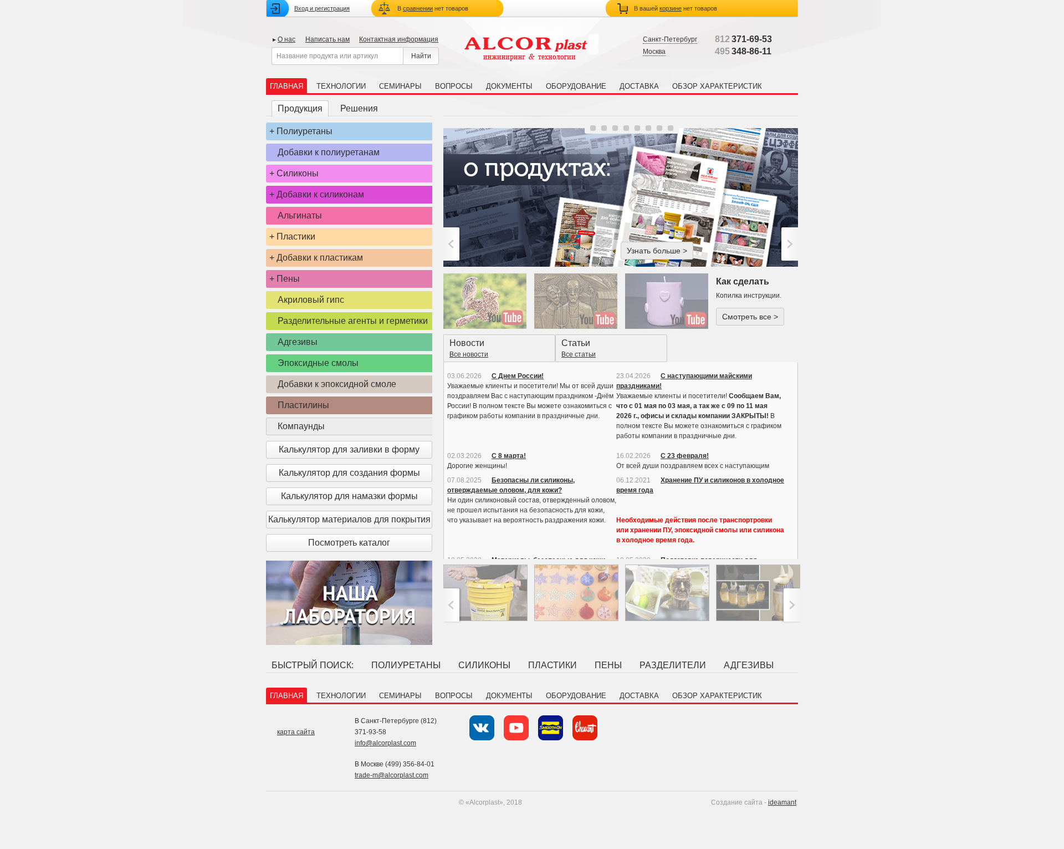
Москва (654, 51)
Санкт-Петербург (670, 39)
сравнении (418, 8)
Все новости (468, 354)
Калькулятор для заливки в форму (349, 449)
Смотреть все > (750, 316)
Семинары (400, 86)
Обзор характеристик (717, 86)
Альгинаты (300, 215)
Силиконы (298, 173)
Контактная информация (398, 39)
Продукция (300, 108)
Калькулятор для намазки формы (349, 496)
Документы (509, 86)
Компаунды (301, 426)
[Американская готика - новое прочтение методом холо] (575, 301)
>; (788, 244)
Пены (288, 278)
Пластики (296, 236)
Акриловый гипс (311, 299)
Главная (286, 86)
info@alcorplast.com (385, 743)
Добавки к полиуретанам (329, 152)
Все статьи (578, 354)
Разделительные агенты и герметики (353, 321)
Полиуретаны (304, 131)
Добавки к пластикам (320, 257)
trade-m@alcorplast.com (391, 775)
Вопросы (454, 86)
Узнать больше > (657, 250)
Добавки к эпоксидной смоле (337, 384)
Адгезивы (298, 342)
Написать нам (327, 39)
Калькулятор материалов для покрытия (349, 519)
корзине (670, 8)
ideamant (782, 802)
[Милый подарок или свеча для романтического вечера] (666, 301)
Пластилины (303, 405)
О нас (286, 39)
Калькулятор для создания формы (349, 472)
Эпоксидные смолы (318, 363)
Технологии (341, 86)
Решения (359, 108)
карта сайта (296, 732)
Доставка (639, 86)
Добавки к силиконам (320, 194)
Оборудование (576, 86)
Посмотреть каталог (349, 542)
